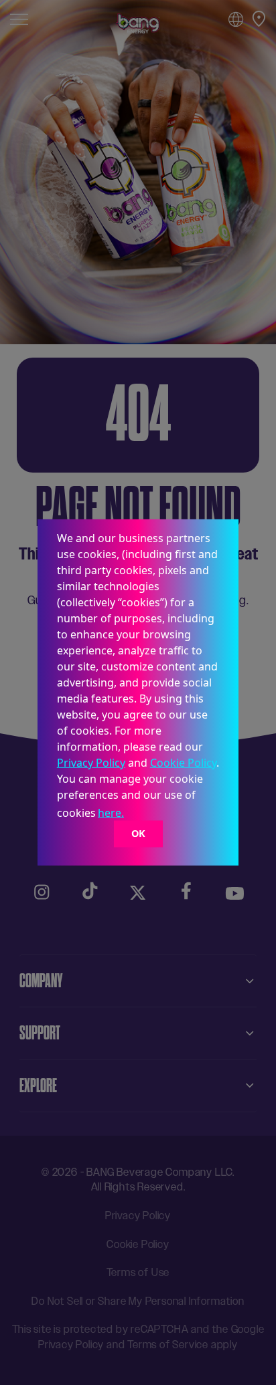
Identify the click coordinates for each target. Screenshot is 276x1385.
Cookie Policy (183, 762)
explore (38, 1086)
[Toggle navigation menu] (19, 18)
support (39, 1033)
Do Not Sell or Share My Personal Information (137, 1301)
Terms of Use (138, 1272)
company (40, 981)
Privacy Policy (91, 762)
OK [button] (138, 833)
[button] (131, 815)
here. (111, 812)
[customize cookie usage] (139, 816)
